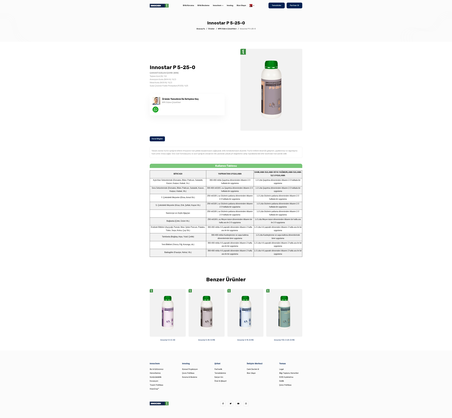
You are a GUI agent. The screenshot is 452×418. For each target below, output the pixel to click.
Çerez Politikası (285, 385)
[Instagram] (246, 403)
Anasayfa (200, 29)
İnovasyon (154, 381)
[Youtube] (238, 403)
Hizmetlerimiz (155, 373)
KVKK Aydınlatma (286, 377)
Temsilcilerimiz (220, 373)
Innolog (230, 5)
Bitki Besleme (203, 5)
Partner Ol (294, 5)
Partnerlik (218, 369)
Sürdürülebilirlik (155, 377)
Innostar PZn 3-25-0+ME (284, 340)
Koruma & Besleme (189, 377)
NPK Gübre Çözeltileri (227, 29)
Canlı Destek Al (253, 369)
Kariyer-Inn (218, 377)
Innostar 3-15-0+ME (245, 340)
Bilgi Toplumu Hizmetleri (289, 373)
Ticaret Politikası (156, 385)
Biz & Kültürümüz (156, 369)
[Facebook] (223, 403)
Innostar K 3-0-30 (167, 340)
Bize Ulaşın (241, 5)
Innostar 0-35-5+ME (206, 340)
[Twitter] (230, 403)
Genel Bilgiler (157, 139)
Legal (281, 369)
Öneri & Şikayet (220, 381)
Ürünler (211, 29)
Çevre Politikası (188, 373)
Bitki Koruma (188, 5)
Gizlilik (281, 381)
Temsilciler (276, 5)
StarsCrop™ (154, 389)
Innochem (217, 5)
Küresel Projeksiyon (190, 369)
